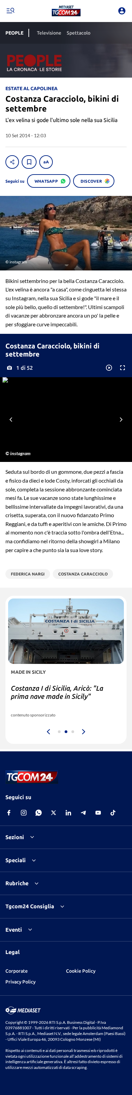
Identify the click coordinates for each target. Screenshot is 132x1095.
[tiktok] (113, 812)
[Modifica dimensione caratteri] (46, 162)
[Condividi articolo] (12, 162)
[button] (66, 10)
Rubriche (16, 883)
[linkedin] (68, 812)
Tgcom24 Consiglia (29, 906)
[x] (53, 812)
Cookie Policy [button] (80, 971)
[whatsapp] (38, 812)
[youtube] (98, 812)
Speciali (15, 860)
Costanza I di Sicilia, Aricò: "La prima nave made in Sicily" (57, 692)
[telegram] (83, 812)
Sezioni (14, 837)
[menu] (10, 11)
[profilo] (122, 11)
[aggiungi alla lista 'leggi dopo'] (29, 162)
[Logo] (66, 10)
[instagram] (23, 812)
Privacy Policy (20, 982)
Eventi (13, 930)
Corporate (16, 971)
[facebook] (8, 812)
